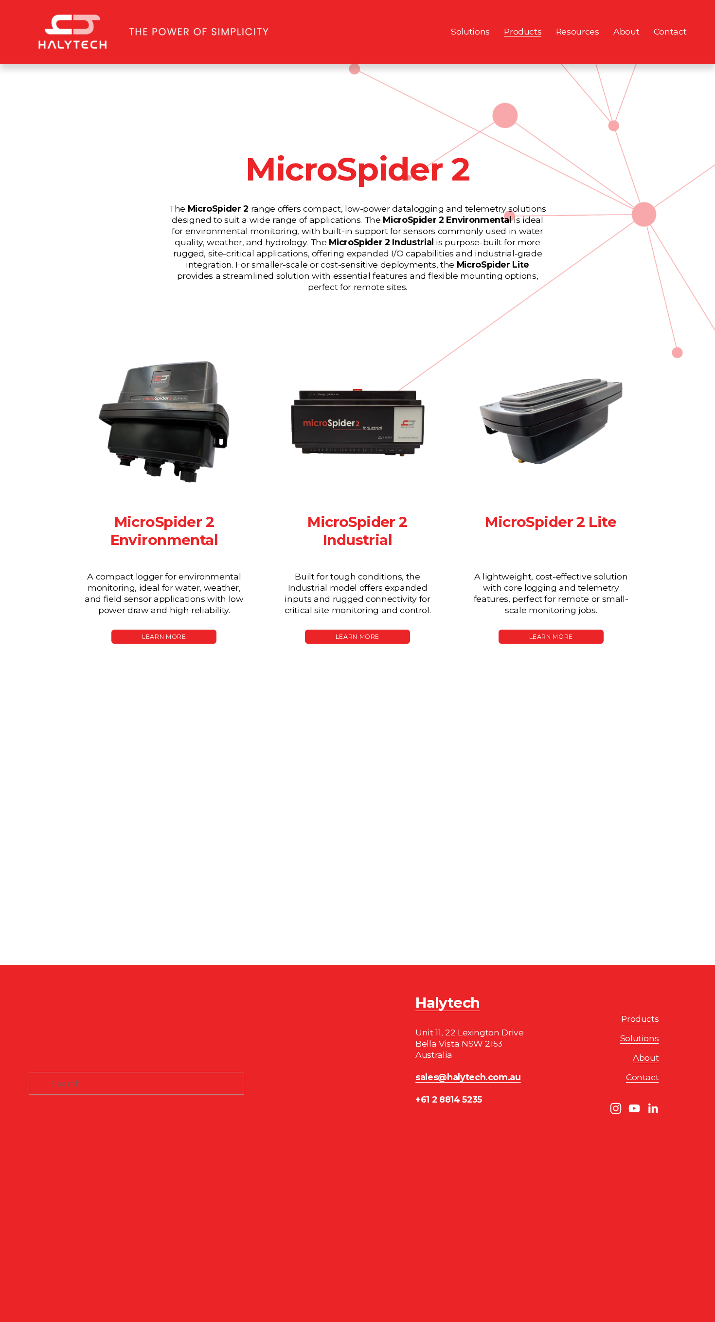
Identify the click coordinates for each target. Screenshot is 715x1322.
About (626, 31)
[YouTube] (634, 1108)
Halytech (447, 1002)
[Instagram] (616, 1108)
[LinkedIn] (653, 1108)
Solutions (639, 1038)
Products (640, 1019)
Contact (670, 31)
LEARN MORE (357, 636)
